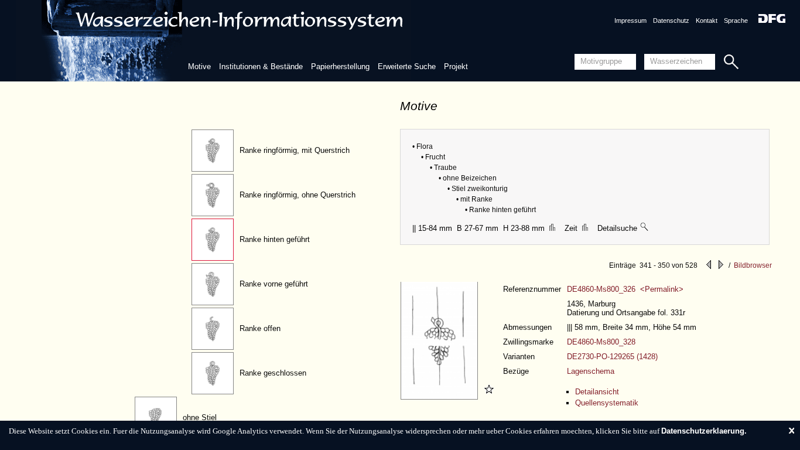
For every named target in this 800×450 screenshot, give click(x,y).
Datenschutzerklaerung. (704, 431)
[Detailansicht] (441, 397)
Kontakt (706, 20)
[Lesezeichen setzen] (487, 397)
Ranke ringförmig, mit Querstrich (295, 150)
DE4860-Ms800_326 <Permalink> (625, 289)
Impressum (630, 20)
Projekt (456, 66)
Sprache (736, 20)
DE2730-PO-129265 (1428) (612, 356)
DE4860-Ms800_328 (601, 342)
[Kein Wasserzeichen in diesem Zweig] (644, 228)
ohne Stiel (200, 417)
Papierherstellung (340, 66)
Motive (199, 66)
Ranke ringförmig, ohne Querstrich (297, 194)
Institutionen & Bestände (261, 66)
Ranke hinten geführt (275, 239)
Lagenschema (590, 371)
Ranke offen (260, 328)
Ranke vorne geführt (274, 283)
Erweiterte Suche (407, 66)
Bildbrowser (753, 265)
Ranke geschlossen (273, 373)
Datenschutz (671, 20)
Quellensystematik (606, 402)
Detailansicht (597, 391)
